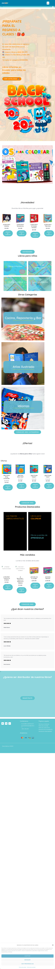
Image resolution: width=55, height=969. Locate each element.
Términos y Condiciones (44, 724)
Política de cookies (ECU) (44, 727)
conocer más (27, 503)
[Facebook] (6, 723)
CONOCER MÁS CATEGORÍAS (27, 432)
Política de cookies (22, 967)
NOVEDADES (27, 252)
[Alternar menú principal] (52, 2)
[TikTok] (9, 723)
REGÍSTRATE (27, 698)
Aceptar (27, 956)
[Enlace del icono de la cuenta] (53, 6)
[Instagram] (2, 723)
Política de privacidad (31, 967)
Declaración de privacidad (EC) (46, 729)
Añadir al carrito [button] (7, 233)
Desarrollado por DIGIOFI (7, 746)
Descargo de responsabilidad (45, 731)
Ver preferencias (27, 963)
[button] (53, 945)
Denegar (27, 960)
